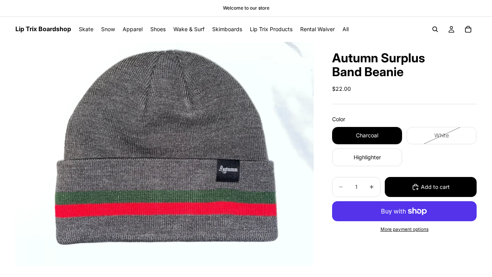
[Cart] (468, 29)
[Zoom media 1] (164, 154)
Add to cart (435, 187)
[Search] (435, 29)
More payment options (405, 229)
